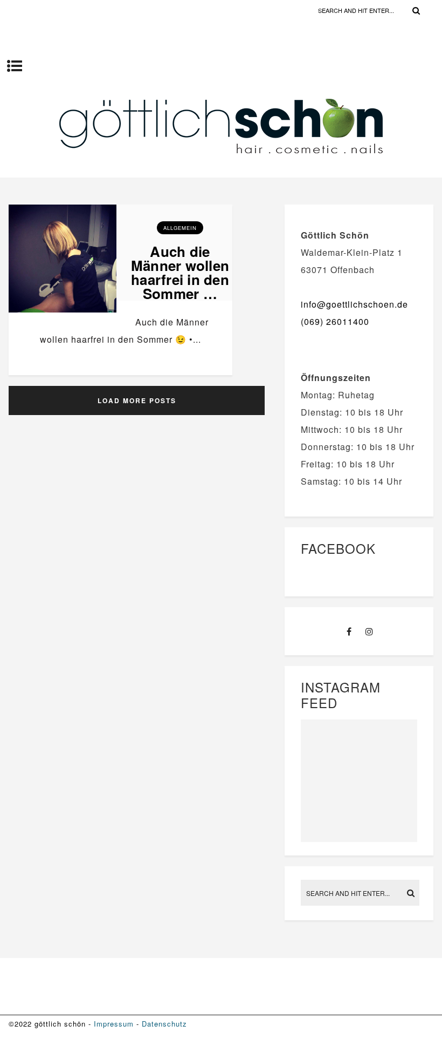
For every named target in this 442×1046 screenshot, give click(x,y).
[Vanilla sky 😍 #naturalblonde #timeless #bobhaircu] (328, 815)
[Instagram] (369, 631)
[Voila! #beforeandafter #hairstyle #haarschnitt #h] (328, 778)
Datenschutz (164, 1023)
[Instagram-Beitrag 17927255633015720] (389, 778)
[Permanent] (62, 313)
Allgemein (180, 228)
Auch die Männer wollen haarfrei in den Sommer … (180, 272)
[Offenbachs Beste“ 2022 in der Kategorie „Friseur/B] (389, 741)
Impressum (114, 1023)
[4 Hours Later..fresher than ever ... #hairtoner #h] (389, 815)
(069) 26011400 (335, 321)
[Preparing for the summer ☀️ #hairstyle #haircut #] (328, 741)
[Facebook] (349, 631)
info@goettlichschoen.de (354, 304)
